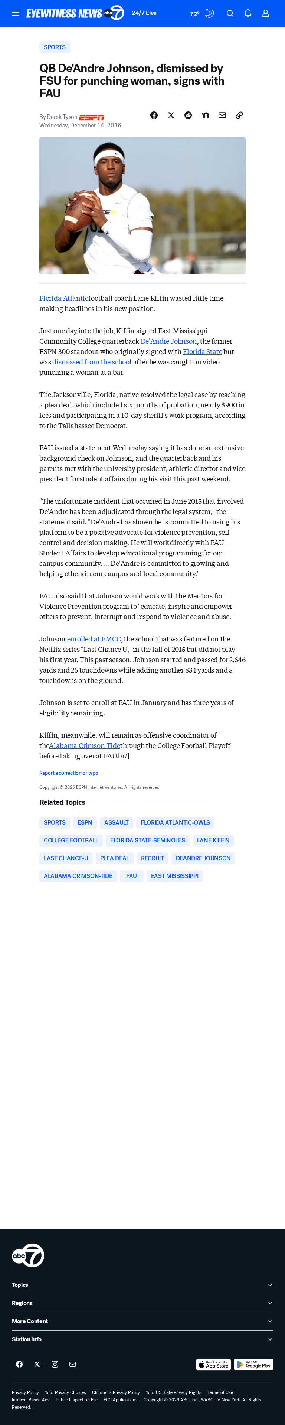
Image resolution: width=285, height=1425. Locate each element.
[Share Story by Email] (222, 115)
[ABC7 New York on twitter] (37, 1364)
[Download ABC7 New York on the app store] (214, 1365)
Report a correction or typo (68, 773)
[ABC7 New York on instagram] (55, 1364)
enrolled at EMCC (94, 638)
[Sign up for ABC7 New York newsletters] (72, 1364)
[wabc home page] (28, 1255)
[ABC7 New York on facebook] (19, 1364)
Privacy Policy (25, 1392)
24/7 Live (144, 13)
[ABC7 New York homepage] (75, 13)
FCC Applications (121, 1400)
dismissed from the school (92, 361)
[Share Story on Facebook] (154, 115)
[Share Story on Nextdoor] (205, 115)
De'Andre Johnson (169, 341)
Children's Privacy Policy (116, 1392)
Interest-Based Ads (31, 1400)
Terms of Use (220, 1392)
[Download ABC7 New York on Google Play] (253, 1365)
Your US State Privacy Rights (174, 1392)
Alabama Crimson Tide (84, 745)
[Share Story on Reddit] (188, 115)
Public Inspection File (77, 1400)
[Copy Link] (239, 115)
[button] (15, 12)
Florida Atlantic (63, 298)
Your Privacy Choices (65, 1392)
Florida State (202, 351)
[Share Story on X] (171, 115)
